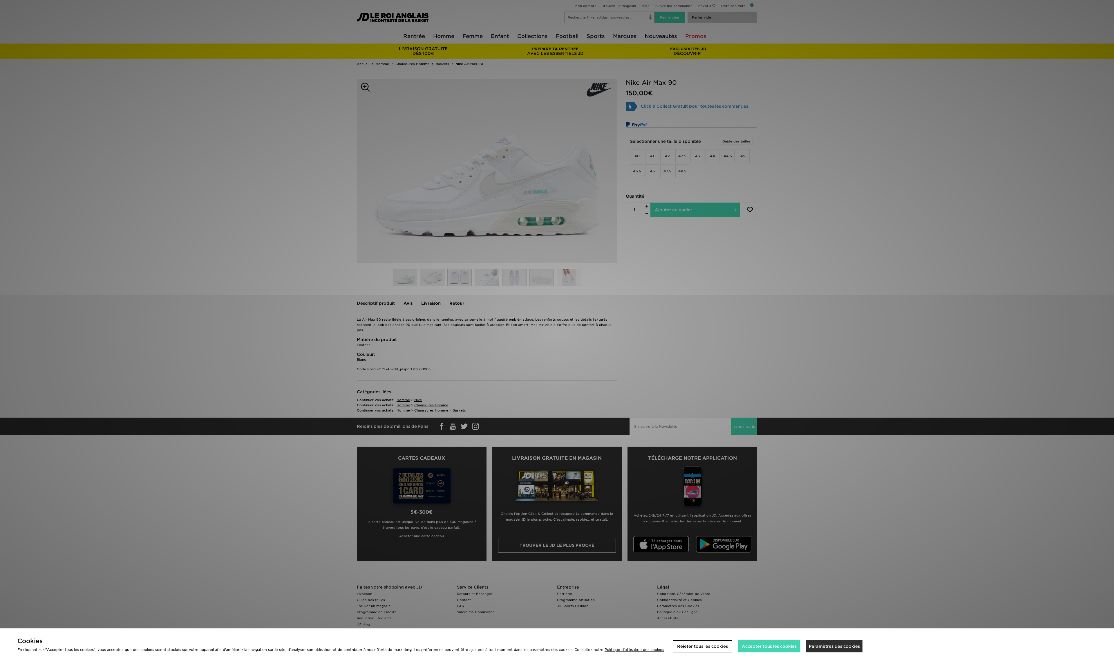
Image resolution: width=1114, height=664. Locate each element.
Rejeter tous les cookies (702, 646)
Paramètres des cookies (834, 646)
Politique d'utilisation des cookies (634, 649)
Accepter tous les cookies (769, 646)
